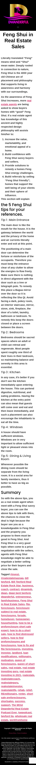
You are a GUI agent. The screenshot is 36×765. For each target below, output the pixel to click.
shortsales (7, 701)
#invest (14, 574)
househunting (9, 622)
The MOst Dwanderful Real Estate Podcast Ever (15, 709)
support (5, 705)
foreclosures (8, 615)
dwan (4, 593)
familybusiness (10, 600)
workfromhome (19, 720)
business (27, 585)
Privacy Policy (12, 733)
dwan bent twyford (19, 593)
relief (29, 690)
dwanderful (7, 596)
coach (4, 589)
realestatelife (8, 690)
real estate (15, 667)
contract (14, 589)
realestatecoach (10, 678)
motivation (7, 660)
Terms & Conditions (22, 733)
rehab (21, 690)
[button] (18, 27)
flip (28, 604)
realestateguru (9, 682)
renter (21, 693)
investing (27, 649)
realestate (28, 675)
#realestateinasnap (12, 578)
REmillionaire (9, 693)
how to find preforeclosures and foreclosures (13, 641)
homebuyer (7, 619)
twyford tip (7, 716)
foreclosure (8, 608)
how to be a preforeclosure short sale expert (16, 626)
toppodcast (25, 712)
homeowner (23, 619)
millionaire (24, 656)
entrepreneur (23, 596)
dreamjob (26, 589)
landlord (17, 652)
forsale (21, 615)
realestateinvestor (11, 686)
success (20, 701)
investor (6, 652)
